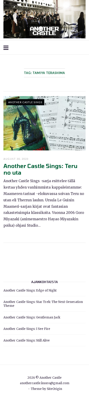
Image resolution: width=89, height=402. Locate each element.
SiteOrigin (54, 389)
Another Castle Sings (25, 102)
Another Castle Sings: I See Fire (26, 329)
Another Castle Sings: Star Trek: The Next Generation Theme (43, 304)
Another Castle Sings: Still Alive (26, 340)
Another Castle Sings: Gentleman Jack (31, 317)
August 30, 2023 (16, 158)
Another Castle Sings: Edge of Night (30, 290)
